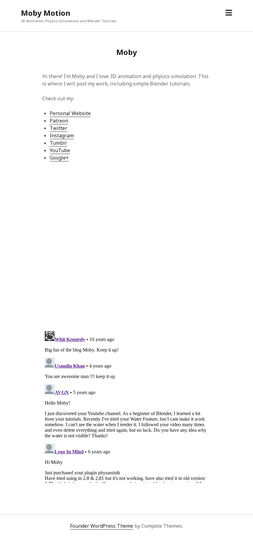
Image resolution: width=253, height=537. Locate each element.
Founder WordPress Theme (101, 525)
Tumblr (58, 142)
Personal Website (70, 113)
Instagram (62, 135)
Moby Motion (45, 13)
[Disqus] (126, 246)
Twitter (58, 128)
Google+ (59, 157)
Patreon (59, 120)
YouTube (60, 150)
